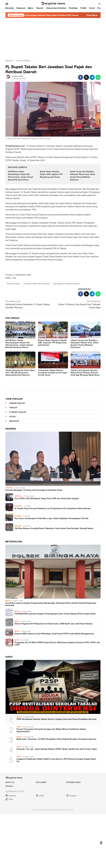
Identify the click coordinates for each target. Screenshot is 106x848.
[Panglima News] (53, 3)
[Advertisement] (53, 37)
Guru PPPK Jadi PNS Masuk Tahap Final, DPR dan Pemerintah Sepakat (46, 553)
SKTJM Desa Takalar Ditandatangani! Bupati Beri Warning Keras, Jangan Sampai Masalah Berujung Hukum (20, 175)
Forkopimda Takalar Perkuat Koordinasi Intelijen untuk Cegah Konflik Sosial (52, 372)
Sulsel (12, 471)
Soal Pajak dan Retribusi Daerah (66, 283)
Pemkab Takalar (13, 283)
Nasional (9, 542)
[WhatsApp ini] (98, 77)
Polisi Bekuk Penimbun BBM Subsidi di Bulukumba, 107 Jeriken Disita (69, 15)
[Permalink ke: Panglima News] (8, 77)
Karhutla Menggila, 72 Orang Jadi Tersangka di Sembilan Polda (33, 545)
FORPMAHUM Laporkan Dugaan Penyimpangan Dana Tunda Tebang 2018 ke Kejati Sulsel (54, 668)
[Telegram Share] (92, 77)
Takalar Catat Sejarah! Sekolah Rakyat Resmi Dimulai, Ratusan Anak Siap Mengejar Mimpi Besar (85, 372)
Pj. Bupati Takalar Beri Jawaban (37, 283)
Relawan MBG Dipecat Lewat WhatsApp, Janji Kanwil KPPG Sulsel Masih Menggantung (54, 688)
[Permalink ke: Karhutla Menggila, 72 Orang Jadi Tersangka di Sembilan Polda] (53, 513)
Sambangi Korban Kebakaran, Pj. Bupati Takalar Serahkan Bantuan (27, 304)
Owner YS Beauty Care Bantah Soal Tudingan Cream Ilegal (79, 304)
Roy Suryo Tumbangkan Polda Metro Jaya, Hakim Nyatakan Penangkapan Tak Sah (51, 573)
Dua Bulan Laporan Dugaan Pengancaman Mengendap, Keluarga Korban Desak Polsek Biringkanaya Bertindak (50, 658)
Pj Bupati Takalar (17, 466)
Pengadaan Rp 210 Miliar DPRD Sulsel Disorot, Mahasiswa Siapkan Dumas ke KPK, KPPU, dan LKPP (57, 698)
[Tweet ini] (86, 77)
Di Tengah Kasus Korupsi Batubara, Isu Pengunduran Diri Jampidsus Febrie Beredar (52, 563)
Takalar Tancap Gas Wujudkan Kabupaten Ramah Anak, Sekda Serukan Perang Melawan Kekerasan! (82, 175)
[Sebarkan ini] (80, 77)
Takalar (13, 462)
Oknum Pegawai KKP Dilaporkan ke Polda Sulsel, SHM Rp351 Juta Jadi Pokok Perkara (53, 678)
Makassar (14, 475)
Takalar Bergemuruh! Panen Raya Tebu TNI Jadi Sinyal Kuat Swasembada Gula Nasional (20, 372)
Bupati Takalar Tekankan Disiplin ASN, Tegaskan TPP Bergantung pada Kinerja (51, 174)
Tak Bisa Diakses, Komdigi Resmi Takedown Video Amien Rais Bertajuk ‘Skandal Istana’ (54, 583)
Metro (8, 655)
